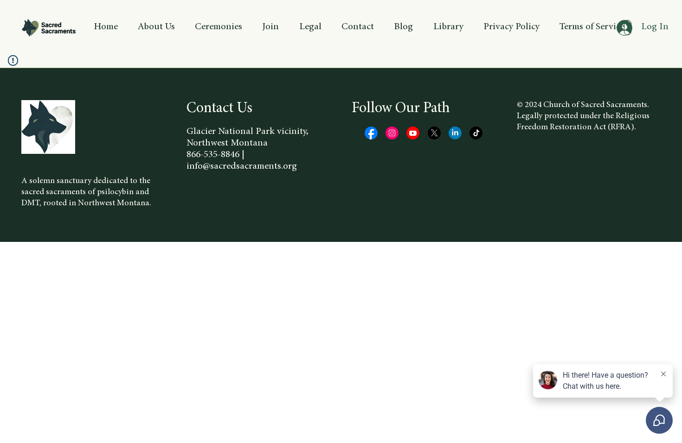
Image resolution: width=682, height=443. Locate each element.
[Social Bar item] (371, 133)
